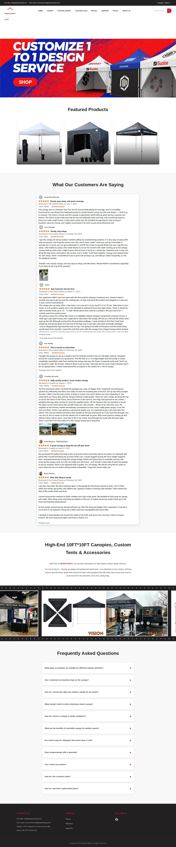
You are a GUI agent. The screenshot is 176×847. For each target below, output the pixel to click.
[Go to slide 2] (88, 93)
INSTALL (94, 11)
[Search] (169, 11)
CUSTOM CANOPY (64, 11)
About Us (69, 828)
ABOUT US (126, 11)
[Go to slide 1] (85, 93)
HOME (40, 11)
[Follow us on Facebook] (116, 820)
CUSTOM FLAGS (81, 11)
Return (68, 819)
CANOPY (50, 11)
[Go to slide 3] (90, 93)
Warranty (69, 824)
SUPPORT (105, 11)
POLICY (115, 11)
